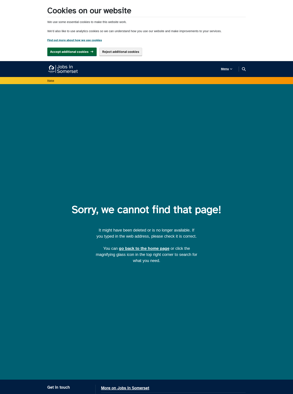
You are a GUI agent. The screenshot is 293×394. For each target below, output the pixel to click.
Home (50, 80)
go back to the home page (144, 248)
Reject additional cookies (120, 51)
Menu (225, 69)
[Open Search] (244, 69)
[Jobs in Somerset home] (62, 69)
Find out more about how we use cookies (74, 40)
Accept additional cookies (69, 51)
